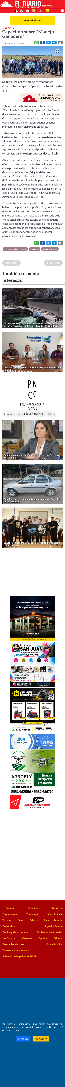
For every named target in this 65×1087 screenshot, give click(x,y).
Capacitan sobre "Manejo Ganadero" (28, 34)
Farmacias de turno (13, 944)
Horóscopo (9, 938)
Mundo (58, 920)
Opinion (43, 938)
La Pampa (8, 908)
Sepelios (33, 908)
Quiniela (27, 938)
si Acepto (23, 1038)
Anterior (11, 263)
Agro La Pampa (54, 926)
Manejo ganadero (49, 249)
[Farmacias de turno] (27, 11)
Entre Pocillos (54, 944)
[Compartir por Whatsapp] (36, 42)
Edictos (34, 920)
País (46, 920)
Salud (21, 920)
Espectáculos (10, 914)
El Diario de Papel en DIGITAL (19, 956)
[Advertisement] (32, 572)
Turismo (7, 920)
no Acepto (41, 1038)
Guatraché (34, 249)
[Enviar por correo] (60, 42)
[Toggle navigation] (62, 10)
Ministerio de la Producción (15, 249)
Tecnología (32, 914)
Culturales (8, 926)
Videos (58, 938)
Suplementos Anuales (50, 932)
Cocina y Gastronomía (15, 932)
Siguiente (53, 263)
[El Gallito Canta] (16, 11)
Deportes (57, 908)
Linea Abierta (55, 914)
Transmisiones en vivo (15, 950)
